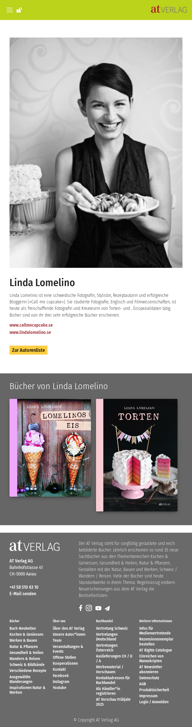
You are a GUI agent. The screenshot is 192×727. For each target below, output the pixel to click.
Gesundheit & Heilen (26, 652)
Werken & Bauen (23, 640)
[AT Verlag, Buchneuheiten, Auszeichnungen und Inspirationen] (169, 10)
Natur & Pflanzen (24, 646)
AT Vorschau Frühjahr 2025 (113, 701)
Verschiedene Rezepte (28, 670)
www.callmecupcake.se (31, 325)
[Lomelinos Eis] (50, 448)
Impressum (148, 695)
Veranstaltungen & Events (68, 649)
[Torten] (137, 455)
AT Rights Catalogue (155, 650)
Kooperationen (65, 663)
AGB (142, 683)
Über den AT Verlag (68, 628)
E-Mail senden (23, 593)
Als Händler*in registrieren (108, 691)
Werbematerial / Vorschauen (109, 669)
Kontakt (59, 669)
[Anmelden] (19, 10)
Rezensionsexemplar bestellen (156, 641)
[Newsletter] (107, 608)
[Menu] (8, 10)
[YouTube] (98, 608)
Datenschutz (149, 677)
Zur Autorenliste (28, 350)
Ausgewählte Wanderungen (21, 679)
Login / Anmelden (153, 701)
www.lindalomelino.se (30, 332)
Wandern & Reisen (25, 658)
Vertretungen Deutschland (107, 636)
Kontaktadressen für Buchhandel (113, 680)
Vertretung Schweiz (112, 628)
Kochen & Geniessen (26, 634)
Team (57, 640)
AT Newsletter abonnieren (150, 669)
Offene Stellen (64, 657)
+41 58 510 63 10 (24, 587)
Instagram (61, 681)
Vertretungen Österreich (107, 647)
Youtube (59, 687)
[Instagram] (89, 608)
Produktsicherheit (154, 689)
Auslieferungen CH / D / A (114, 658)
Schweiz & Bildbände (27, 664)
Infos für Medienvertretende (155, 630)
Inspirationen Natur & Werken (28, 690)
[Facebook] (81, 608)
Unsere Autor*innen (69, 634)
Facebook (61, 675)
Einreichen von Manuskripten (151, 658)
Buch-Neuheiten (23, 628)
